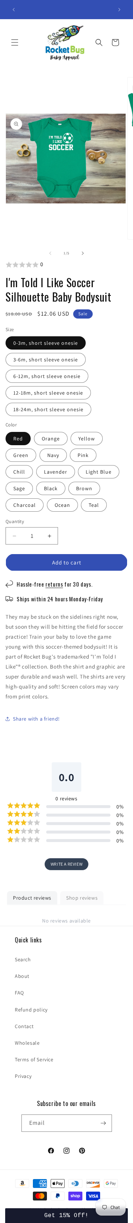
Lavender (55, 471)
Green (20, 455)
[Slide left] (50, 253)
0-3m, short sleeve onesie (45, 343)
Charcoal (24, 505)
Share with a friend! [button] (36, 718)
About (22, 976)
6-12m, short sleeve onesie (47, 376)
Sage (19, 488)
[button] (15, 42)
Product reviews (32, 897)
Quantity (15, 521)
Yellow (86, 438)
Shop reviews (82, 897)
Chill (19, 471)
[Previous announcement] (14, 9)
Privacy (23, 1076)
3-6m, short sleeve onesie (45, 359)
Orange (51, 438)
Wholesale (27, 1043)
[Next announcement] (119, 9)
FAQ (19, 992)
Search (23, 959)
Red (18, 438)
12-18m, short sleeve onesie (48, 392)
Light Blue (99, 471)
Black (51, 488)
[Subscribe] (103, 1123)
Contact (24, 1026)
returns (54, 584)
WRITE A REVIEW (66, 864)
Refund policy (31, 1009)
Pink (83, 455)
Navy (53, 455)
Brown (84, 488)
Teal (94, 505)
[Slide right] (83, 253)
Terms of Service (34, 1059)
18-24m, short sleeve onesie (48, 409)
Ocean (62, 505)
